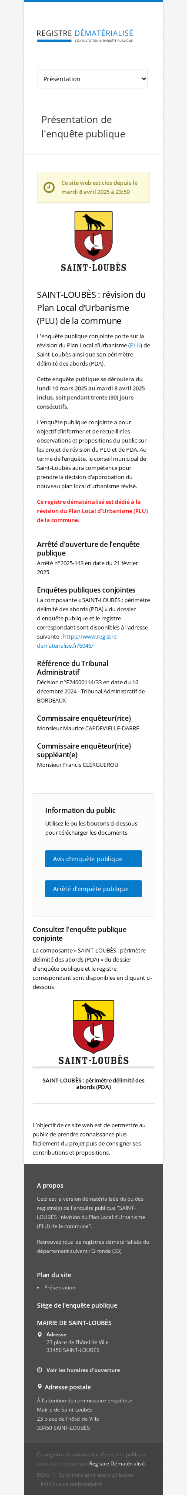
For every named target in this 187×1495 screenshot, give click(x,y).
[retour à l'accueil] (85, 36)
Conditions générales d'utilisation (96, 1475)
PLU (135, 345)
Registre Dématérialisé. (117, 1463)
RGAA (43, 1475)
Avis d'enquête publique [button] (87, 859)
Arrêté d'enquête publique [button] (91, 889)
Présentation (59, 1287)
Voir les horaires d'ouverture (83, 1370)
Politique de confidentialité (71, 1484)
